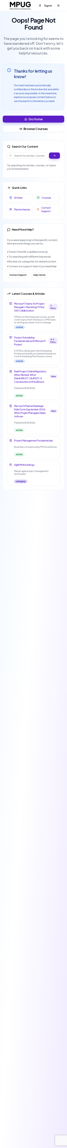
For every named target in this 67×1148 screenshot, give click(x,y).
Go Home (36, 119)
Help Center (39, 275)
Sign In (48, 5)
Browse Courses (36, 129)
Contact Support (18, 275)
